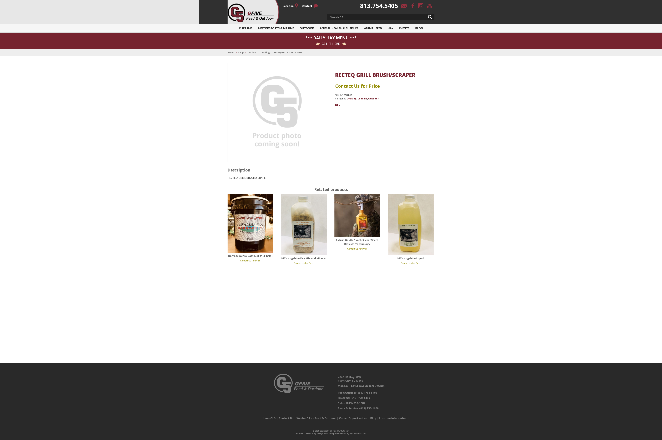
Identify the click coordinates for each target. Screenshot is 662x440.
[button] (430, 17)
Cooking (265, 52)
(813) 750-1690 (369, 408)
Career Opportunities (353, 418)
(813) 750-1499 (360, 397)
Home (231, 52)
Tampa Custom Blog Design (309, 433)
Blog (419, 28)
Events (404, 28)
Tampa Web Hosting (339, 433)
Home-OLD (269, 418)
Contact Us (286, 418)
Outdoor (307, 28)
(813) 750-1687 (355, 403)
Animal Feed (373, 28)
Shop (241, 52)
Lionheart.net (359, 433)
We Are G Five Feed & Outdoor (316, 418)
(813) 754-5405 (367, 392)
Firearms (245, 28)
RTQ (337, 104)
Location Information (393, 418)
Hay (390, 28)
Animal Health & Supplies (339, 28)
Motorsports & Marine (276, 28)
